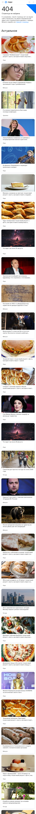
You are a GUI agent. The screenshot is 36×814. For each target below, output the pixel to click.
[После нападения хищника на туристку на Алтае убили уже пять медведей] (18, 519)
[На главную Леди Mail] (9, 2)
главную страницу (22, 22)
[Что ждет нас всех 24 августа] (18, 436)
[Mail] (6, 2)
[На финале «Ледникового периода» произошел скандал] (18, 160)
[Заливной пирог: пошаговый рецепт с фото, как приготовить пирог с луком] (18, 353)
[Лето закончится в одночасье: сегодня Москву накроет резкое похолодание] (18, 602)
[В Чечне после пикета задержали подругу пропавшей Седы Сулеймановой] (18, 77)
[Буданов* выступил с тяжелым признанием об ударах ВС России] (18, 491)
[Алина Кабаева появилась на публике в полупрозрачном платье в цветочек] (18, 132)
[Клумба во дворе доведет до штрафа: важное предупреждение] (18, 795)
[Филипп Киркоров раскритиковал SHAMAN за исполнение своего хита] (18, 685)
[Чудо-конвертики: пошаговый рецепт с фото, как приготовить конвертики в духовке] (18, 215)
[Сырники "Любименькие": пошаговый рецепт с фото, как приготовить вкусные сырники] (18, 49)
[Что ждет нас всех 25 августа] (18, 242)
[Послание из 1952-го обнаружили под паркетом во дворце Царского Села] (18, 298)
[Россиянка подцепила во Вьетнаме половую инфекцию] (18, 104)
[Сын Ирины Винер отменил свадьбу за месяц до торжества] (18, 408)
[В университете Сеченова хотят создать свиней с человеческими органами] (18, 740)
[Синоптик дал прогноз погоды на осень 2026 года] (18, 464)
